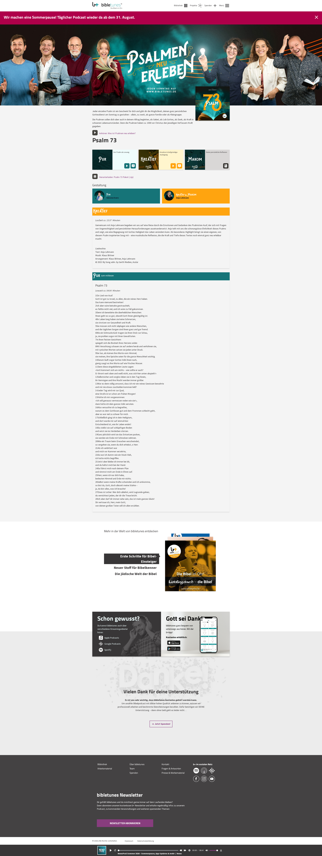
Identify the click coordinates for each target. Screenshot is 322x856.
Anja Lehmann (182, 197)
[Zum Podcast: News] (101, 853)
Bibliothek (102, 764)
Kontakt (165, 764)
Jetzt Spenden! (162, 723)
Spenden (134, 773)
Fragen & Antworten (171, 768)
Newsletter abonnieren (125, 823)
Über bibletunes (137, 764)
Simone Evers (112, 197)
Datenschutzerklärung (145, 841)
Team (132, 768)
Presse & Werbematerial (173, 773)
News (179, 853)
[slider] (148, 850)
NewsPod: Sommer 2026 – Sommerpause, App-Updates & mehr (146, 853)
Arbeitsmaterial (104, 768)
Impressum (129, 841)
